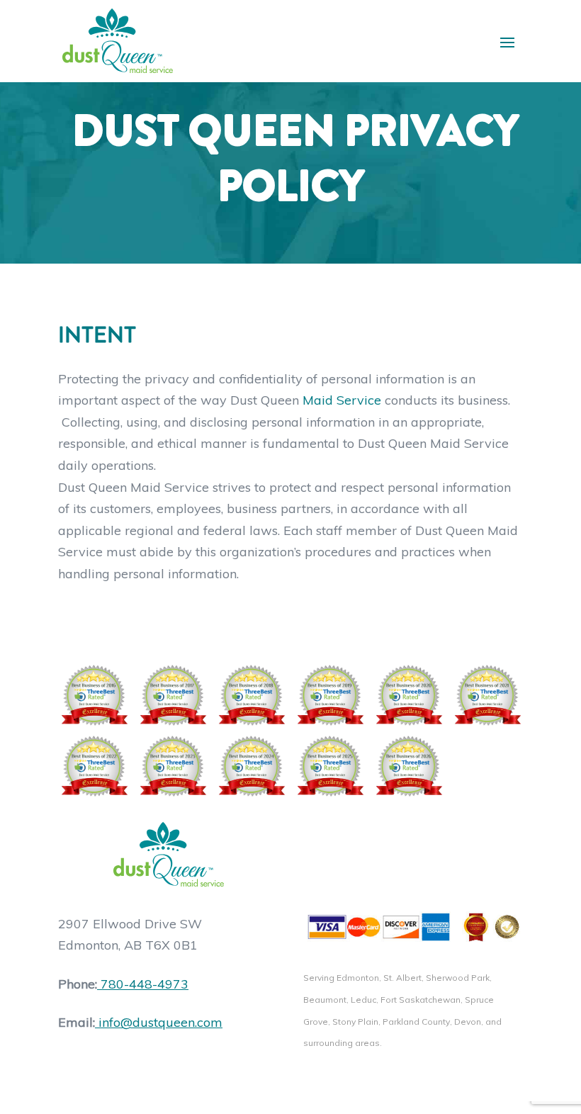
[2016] (94, 695)
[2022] (94, 766)
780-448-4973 (144, 984)
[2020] (408, 695)
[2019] (330, 695)
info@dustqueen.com (160, 1022)
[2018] (251, 695)
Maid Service (342, 400)
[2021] (487, 695)
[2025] (330, 766)
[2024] (251, 766)
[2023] (172, 766)
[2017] (172, 695)
